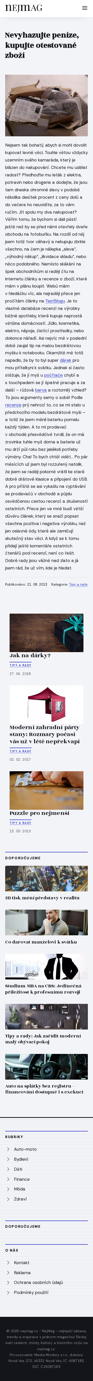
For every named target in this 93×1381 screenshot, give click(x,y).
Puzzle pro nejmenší (39, 813)
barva (41, 390)
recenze (13, 405)
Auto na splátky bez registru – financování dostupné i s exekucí (44, 1089)
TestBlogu (55, 301)
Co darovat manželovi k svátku (41, 942)
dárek (65, 360)
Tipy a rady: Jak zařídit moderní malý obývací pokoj (43, 1039)
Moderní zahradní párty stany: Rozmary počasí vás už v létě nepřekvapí (45, 734)
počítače (53, 375)
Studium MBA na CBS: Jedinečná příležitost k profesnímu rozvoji (43, 989)
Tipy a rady (78, 584)
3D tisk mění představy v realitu (42, 897)
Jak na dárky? (30, 655)
